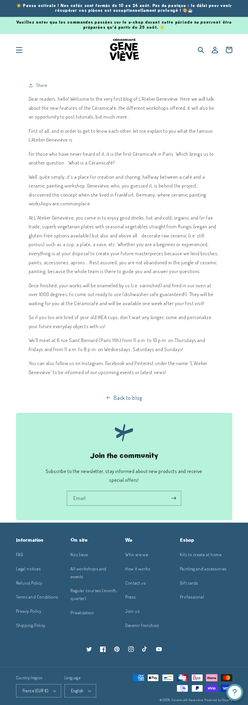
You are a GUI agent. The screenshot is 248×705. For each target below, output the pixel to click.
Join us (132, 611)
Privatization (82, 612)
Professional (192, 596)
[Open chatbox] (234, 692)
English (77, 690)
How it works (137, 568)
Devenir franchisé (142, 625)
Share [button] (41, 85)
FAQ (19, 554)
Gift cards (189, 583)
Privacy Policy (28, 611)
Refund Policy (29, 583)
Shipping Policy (30, 625)
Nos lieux (79, 554)
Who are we (136, 554)
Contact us (135, 583)
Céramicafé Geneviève (187, 700)
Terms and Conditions (37, 596)
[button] (19, 50)
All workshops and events (88, 572)
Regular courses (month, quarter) (94, 594)
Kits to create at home (201, 554)
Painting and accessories (203, 568)
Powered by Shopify (218, 700)
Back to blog (127, 397)
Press (130, 596)
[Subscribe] (174, 498)
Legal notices (28, 568)
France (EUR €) (36, 690)
